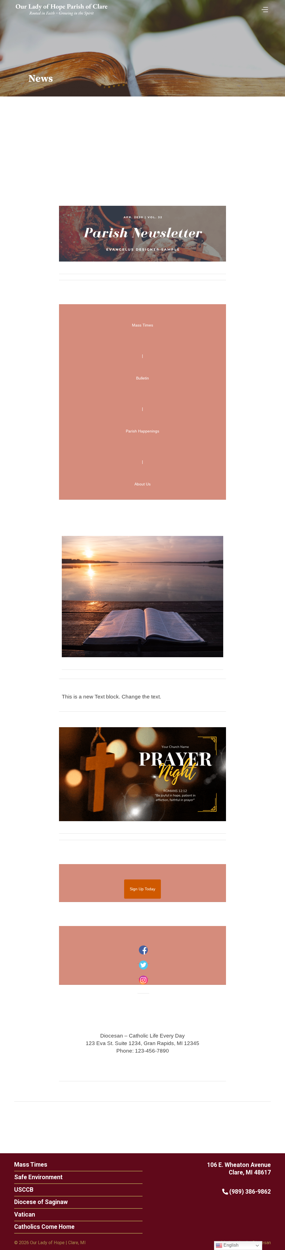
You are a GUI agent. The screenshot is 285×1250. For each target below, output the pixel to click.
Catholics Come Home (44, 1227)
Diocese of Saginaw (41, 1202)
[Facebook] (143, 950)
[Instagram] (143, 980)
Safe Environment (38, 1177)
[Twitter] (143, 965)
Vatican (24, 1214)
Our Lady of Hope (47, 1242)
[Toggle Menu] (263, 8)
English (230, 1245)
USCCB (23, 1189)
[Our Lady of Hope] (61, 16)
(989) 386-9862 (249, 1191)
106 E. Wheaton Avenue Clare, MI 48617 (239, 1168)
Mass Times (30, 1164)
